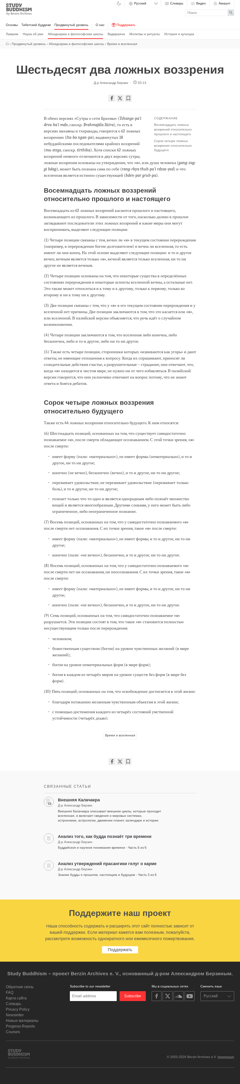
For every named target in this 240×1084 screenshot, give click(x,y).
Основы (12, 25)
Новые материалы (22, 1021)
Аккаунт (224, 3)
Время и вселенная (120, 735)
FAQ (9, 992)
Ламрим (12, 34)
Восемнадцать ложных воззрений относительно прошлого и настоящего (173, 129)
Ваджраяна (116, 34)
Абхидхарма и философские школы (75, 34)
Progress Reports (20, 1026)
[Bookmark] (128, 98)
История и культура (179, 34)
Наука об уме (33, 34)
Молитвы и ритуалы (144, 34)
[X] (120, 98)
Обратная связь (20, 987)
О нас (100, 25)
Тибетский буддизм (36, 25)
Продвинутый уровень (71, 25)
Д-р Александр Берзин (111, 83)
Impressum (226, 1057)
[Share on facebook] (111, 98)
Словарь (176, 3)
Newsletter (15, 1015)
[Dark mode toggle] (118, 4)
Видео (200, 3)
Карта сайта (16, 998)
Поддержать (125, 25)
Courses (13, 1032)
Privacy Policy (18, 1009)
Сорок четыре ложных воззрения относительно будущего (173, 145)
